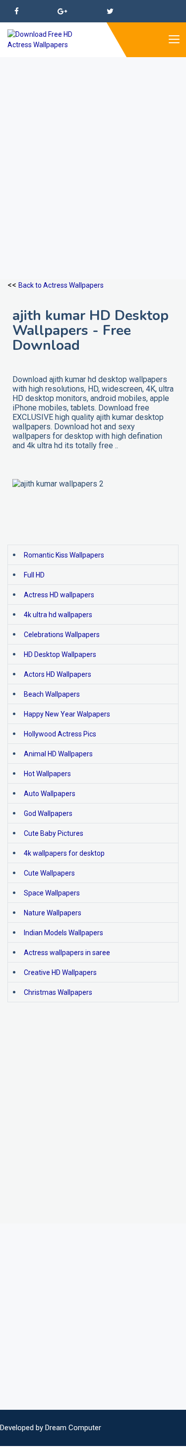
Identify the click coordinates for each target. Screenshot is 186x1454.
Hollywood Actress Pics (60, 734)
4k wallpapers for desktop (64, 853)
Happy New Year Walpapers (67, 714)
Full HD (34, 575)
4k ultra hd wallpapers (58, 615)
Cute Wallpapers (49, 873)
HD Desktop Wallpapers (60, 654)
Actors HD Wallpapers (57, 674)
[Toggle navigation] (174, 39)
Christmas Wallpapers (58, 992)
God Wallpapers (48, 813)
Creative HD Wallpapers (60, 972)
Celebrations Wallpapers (62, 635)
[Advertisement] (93, 150)
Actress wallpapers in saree (67, 953)
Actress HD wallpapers (59, 595)
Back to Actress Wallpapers (61, 285)
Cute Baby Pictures (53, 833)
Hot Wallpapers (47, 774)
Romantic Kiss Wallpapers (64, 555)
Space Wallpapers (52, 893)
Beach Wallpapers (52, 694)
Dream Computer (73, 1427)
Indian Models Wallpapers (63, 933)
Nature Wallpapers (52, 913)
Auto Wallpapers (49, 794)
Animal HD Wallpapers (58, 754)
